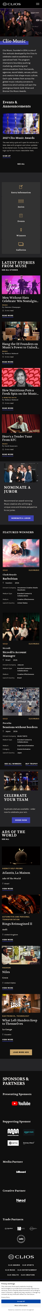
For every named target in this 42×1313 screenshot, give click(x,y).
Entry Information (21, 192)
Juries (21, 207)
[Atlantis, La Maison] (21, 855)
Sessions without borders (20, 727)
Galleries (21, 250)
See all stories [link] (10, 270)
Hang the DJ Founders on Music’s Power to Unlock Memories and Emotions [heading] (20, 345)
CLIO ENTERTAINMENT (27, 1270)
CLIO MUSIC (10, 1270)
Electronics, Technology (15, 1016)
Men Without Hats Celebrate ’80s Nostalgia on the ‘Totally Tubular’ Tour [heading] (19, 299)
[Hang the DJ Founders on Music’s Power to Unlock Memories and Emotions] (21, 331)
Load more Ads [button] (21, 1052)
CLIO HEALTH (13, 1275)
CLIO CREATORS (28, 1275)
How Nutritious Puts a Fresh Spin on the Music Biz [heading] (19, 392)
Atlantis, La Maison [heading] (16, 873)
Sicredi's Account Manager (14, 654)
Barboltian (10, 578)
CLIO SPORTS (28, 1265)
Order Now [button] (22, 820)
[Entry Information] (21, 187)
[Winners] (21, 230)
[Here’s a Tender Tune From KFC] (21, 423)
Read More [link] (7, 316)
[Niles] (21, 955)
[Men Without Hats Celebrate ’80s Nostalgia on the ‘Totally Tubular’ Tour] (21, 284)
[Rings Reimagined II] (21, 904)
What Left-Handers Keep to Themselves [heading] (19, 1022)
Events (21, 221)
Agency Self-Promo (12, 868)
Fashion (6, 968)
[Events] (21, 215)
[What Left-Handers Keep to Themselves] (21, 1003)
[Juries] (21, 201)
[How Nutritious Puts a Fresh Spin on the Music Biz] (21, 377)
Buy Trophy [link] (32, 764)
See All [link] (21, 164)
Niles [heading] (6, 972)
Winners (21, 235)
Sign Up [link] (7, 156)
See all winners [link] (13, 764)
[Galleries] (21, 244)
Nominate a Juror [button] (21, 518)
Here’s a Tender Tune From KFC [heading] (17, 438)
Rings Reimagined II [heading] (17, 924)
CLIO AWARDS (14, 1265)
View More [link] (7, 889)
